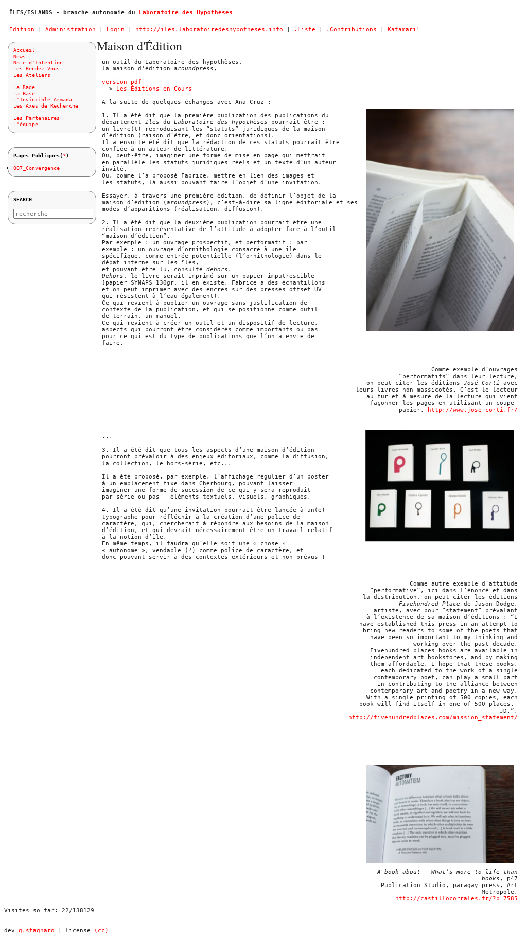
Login (116, 29)
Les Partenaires (36, 118)
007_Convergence (36, 168)
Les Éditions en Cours (154, 88)
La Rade (24, 87)
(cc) (101, 930)
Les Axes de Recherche (45, 106)
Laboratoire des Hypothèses (186, 12)
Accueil (24, 50)
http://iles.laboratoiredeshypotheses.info (209, 29)
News (19, 56)
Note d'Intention (38, 62)
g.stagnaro (37, 930)
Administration (70, 29)
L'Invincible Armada (42, 99)
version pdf (122, 82)
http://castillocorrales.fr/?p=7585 (456, 898)
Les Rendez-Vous (36, 69)
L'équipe (25, 124)
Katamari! (404, 29)
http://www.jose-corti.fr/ (473, 409)
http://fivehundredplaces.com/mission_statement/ (433, 717)
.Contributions (351, 29)
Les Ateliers (31, 75)
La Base (24, 93)
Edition (21, 29)
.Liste (304, 29)
